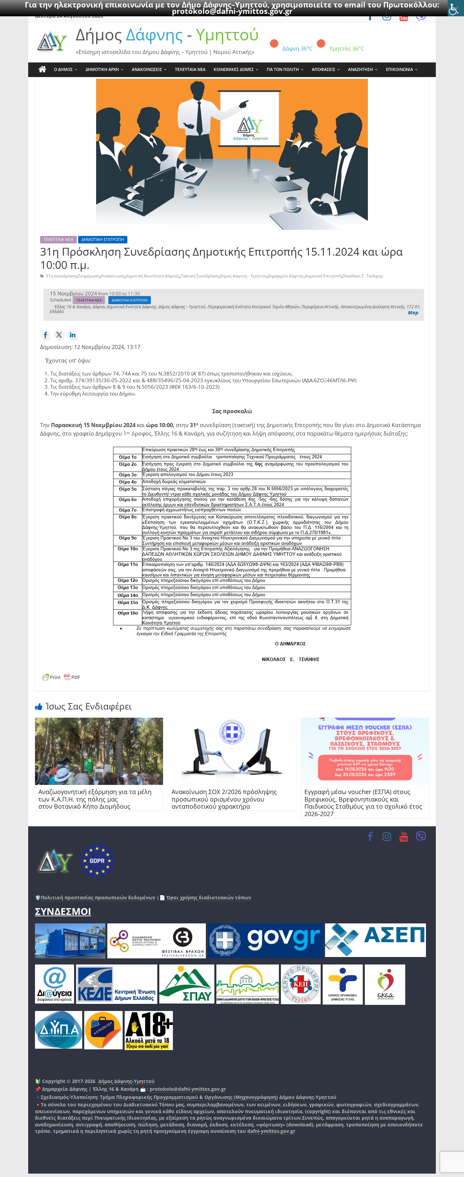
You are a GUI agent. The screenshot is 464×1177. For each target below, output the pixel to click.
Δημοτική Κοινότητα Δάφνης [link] (152, 276)
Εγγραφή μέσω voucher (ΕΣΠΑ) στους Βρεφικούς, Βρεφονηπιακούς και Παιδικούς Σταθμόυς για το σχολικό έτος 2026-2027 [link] (363, 803)
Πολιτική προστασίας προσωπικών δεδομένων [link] (98, 897)
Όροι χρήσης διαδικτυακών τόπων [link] (208, 897)
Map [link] (413, 312)
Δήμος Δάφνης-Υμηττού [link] (126, 1081)
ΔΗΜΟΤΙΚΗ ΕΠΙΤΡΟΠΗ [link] (103, 239)
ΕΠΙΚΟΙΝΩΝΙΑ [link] (399, 69)
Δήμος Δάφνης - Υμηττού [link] (243, 276)
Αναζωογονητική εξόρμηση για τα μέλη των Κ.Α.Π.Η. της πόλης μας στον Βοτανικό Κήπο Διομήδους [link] (94, 799)
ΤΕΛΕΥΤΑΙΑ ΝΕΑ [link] (190, 69)
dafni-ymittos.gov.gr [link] (271, 1131)
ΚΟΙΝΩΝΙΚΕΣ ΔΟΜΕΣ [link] (234, 69)
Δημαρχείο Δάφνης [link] (286, 276)
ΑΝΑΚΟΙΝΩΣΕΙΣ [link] (147, 69)
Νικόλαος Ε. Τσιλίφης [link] (363, 276)
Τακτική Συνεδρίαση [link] (200, 276)
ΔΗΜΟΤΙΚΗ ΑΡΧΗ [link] (102, 69)
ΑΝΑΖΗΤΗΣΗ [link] (360, 69)
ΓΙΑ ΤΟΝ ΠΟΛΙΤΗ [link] (283, 69)
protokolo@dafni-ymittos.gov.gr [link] (232, 11)
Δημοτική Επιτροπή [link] (323, 276)
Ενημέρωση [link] (89, 276)
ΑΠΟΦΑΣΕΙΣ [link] (323, 69)
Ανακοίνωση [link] (112, 276)
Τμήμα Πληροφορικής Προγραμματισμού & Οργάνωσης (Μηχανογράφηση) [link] (189, 1097)
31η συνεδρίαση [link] (61, 276)
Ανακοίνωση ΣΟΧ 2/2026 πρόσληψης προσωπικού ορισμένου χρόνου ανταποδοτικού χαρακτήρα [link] (224, 799)
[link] (456, 8)
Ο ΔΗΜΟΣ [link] (63, 69)
